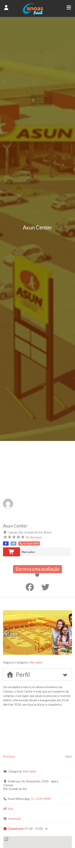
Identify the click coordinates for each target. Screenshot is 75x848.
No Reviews (34, 537)
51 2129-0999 (41, 798)
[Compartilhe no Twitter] (45, 587)
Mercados (28, 552)
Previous (9, 756)
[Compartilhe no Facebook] (30, 587)
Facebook (14, 818)
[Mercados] (11, 551)
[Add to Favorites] (38, 575)
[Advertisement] (37, 480)
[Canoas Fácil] (37, 14)
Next (68, 756)
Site (10, 808)
